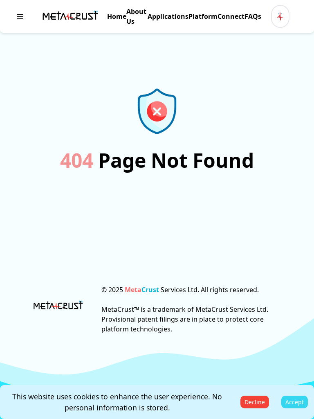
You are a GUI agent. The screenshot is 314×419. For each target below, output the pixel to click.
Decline (254, 402)
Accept (294, 402)
